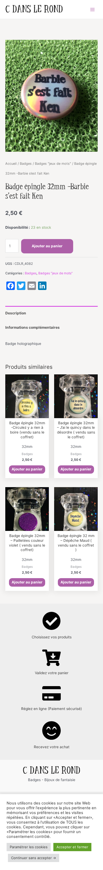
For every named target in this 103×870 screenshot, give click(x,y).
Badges (26, 164)
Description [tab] (15, 313)
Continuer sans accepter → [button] (33, 858)
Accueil (11, 164)
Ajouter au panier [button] (27, 469)
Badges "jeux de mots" (53, 164)
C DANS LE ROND (34, 9)
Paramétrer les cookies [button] (29, 847)
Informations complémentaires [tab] (32, 327)
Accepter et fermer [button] (72, 847)
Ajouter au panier (47, 246)
